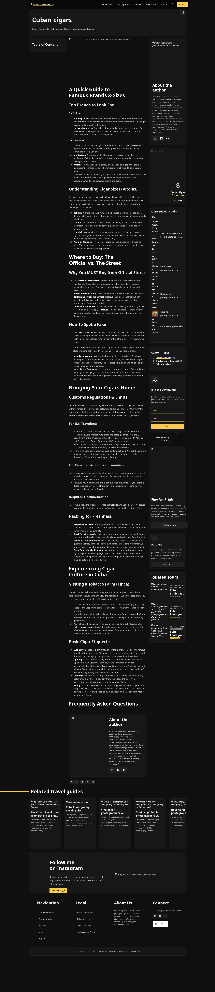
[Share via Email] (87, 782)
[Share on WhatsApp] (76, 782)
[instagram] (112, 772)
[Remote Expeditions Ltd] (42, 4)
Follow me (56, 890)
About (164, 4)
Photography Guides (166, 361)
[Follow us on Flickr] (165, 916)
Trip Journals (162, 364)
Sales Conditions (85, 912)
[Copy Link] (92, 782)
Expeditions (107, 4)
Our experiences (46, 912)
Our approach (123, 4)
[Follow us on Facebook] (160, 916)
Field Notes (151, 4)
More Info (167, 564)
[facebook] (118, 772)
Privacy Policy (83, 919)
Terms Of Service (85, 925)
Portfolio (138, 4)
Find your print (170, 525)
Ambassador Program (87, 932)
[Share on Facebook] (71, 782)
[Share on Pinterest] (82, 782)
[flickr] (124, 772)
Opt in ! (167, 426)
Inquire (182, 4)
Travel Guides (163, 357)
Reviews (42, 925)
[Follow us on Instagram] (155, 916)
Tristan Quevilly (135, 951)
